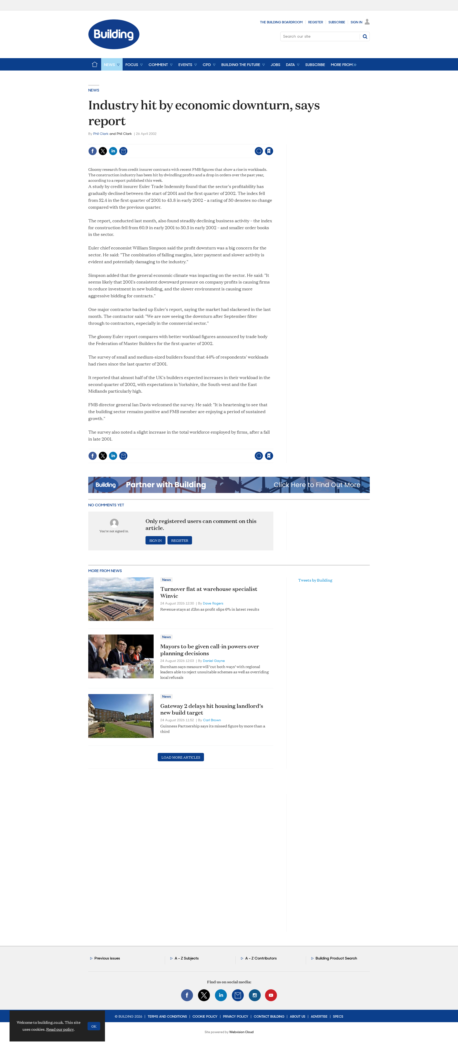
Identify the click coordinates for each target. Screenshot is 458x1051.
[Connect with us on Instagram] (255, 995)
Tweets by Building (315, 580)
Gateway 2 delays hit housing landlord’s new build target (211, 709)
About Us (297, 1016)
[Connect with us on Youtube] (271, 995)
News (93, 90)
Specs (338, 1016)
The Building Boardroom (281, 22)
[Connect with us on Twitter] (204, 995)
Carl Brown (212, 720)
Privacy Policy (235, 1016)
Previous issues (107, 958)
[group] (342, 64)
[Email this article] (123, 151)
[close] (273, 141)
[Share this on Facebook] (92, 151)
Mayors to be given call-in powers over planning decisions (209, 649)
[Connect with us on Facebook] (187, 995)
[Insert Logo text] (114, 48)
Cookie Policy (205, 1016)
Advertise (319, 1016)
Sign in (209, 141)
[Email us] (238, 995)
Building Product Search (336, 958)
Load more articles (180, 757)
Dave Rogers (213, 603)
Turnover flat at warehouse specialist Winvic (208, 592)
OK (93, 1026)
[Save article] (269, 151)
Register (315, 22)
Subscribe (336, 22)
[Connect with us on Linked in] (221, 995)
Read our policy (60, 1029)
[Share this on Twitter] (103, 151)
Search (365, 36)
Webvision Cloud (241, 1032)
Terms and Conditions (167, 1016)
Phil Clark (101, 134)
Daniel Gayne (214, 661)
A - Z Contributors (261, 958)
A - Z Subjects (187, 958)
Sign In (356, 22)
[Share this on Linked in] (113, 151)
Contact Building (269, 1016)
